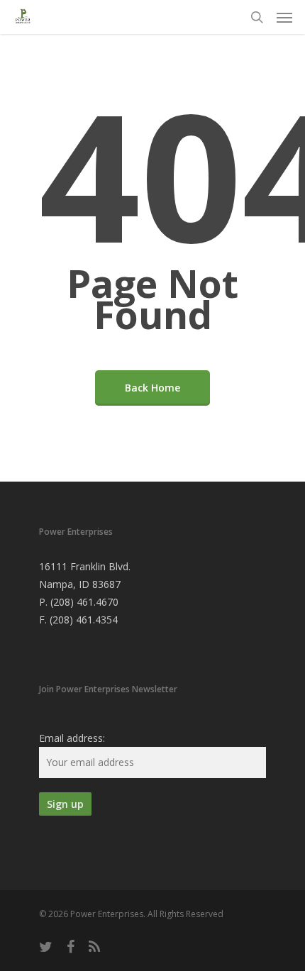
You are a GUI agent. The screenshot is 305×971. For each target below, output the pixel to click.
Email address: (72, 738)
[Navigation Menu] (284, 17)
